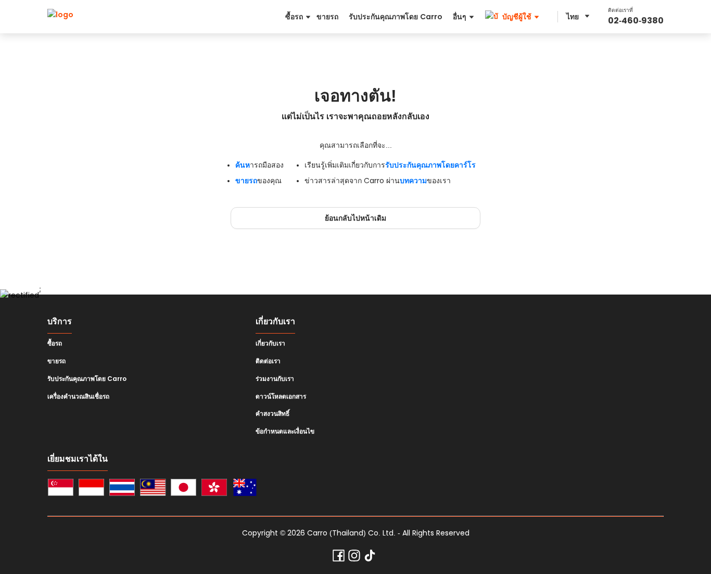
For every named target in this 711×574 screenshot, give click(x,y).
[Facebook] (338, 558)
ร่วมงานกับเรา (275, 378)
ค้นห (242, 165)
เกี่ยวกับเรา (270, 343)
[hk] (214, 489)
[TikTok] (369, 558)
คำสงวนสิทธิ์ (272, 413)
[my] (152, 489)
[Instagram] (354, 558)
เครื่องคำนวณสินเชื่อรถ (78, 396)
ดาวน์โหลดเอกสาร (281, 396)
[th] (122, 489)
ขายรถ (246, 180)
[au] (245, 489)
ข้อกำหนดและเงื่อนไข (285, 431)
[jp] (183, 489)
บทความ (413, 180)
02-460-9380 (636, 20)
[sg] (60, 489)
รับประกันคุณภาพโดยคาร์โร (430, 165)
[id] (91, 489)
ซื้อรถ (54, 343)
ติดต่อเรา (268, 361)
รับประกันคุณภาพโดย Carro (86, 378)
